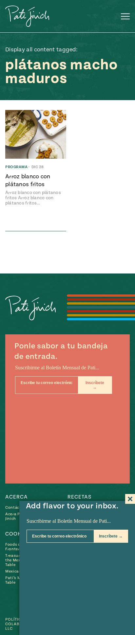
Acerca (16, 497)
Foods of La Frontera (16, 546)
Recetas (79, 497)
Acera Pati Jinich (15, 516)
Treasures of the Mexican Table (17, 560)
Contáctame (17, 507)
